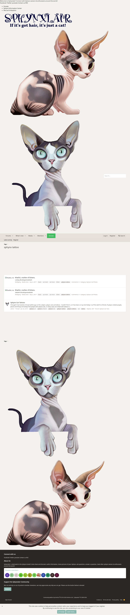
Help (121, 600)
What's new (20, 236)
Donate (6, 6)
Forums (8, 236)
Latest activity (8, 240)
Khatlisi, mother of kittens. (25, 278)
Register (15, 240)
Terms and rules (107, 600)
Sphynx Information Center (13, 8)
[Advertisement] (57, 262)
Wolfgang (18, 282)
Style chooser (8, 600)
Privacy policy (115, 600)
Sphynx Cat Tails (104, 309)
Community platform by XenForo (58, 597)
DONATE (7, 589)
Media (30, 236)
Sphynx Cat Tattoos (17, 302)
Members (40, 236)
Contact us (99, 600)
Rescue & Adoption (10, 10)
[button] (12, 235)
